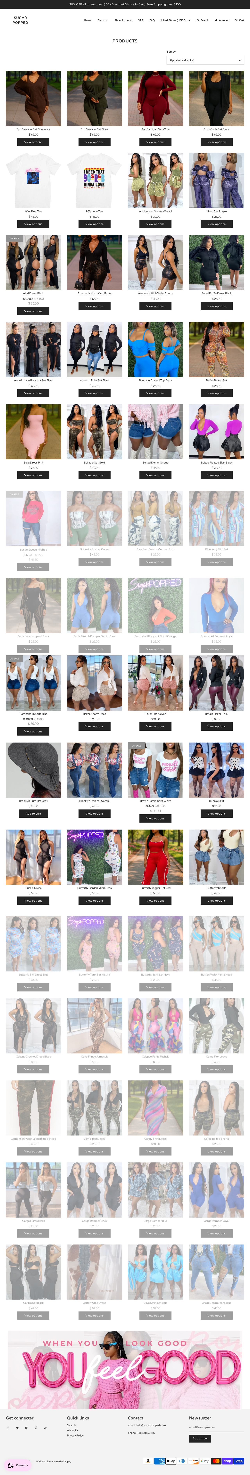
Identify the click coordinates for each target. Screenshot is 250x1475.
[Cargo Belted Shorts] (216, 1103)
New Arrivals (123, 20)
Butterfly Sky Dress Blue (33, 970)
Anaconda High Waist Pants (94, 293)
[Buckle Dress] (33, 857)
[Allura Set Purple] (216, 180)
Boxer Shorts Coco (94, 714)
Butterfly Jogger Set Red (155, 888)
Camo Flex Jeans (216, 1052)
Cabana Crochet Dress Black (33, 1052)
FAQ (152, 20)
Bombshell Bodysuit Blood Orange (155, 631)
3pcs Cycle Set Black (216, 129)
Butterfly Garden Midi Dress (94, 888)
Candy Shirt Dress (155, 1134)
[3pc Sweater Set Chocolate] (33, 98)
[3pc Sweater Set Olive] (94, 98)
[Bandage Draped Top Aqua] (155, 349)
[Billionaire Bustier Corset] (94, 514)
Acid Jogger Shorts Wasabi (155, 211)
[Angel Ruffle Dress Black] (216, 262)
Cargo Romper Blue (156, 1216)
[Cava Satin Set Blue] (155, 1267)
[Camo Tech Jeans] (94, 1103)
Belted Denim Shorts (155, 462)
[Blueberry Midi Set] (216, 514)
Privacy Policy (75, 1435)
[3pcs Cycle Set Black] (216, 98)
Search (71, 1425)
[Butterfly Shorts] (216, 857)
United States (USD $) (173, 20)
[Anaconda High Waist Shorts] (155, 262)
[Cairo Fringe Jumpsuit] (94, 1021)
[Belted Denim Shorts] (155, 432)
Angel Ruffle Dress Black (216, 293)
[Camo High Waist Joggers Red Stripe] (33, 1103)
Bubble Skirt (216, 801)
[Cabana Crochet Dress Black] (33, 1021)
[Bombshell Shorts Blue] (33, 683)
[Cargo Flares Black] (33, 1185)
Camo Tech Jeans (94, 1134)
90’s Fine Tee (33, 211)
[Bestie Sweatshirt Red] (33, 514)
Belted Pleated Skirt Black (216, 462)
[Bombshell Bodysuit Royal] (216, 601)
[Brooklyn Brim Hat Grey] (33, 770)
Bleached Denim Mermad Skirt (155, 544)
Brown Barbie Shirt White (155, 801)
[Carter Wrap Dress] (94, 1267)
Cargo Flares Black (33, 1216)
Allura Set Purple (216, 211)
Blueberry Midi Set (216, 544)
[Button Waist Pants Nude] (216, 939)
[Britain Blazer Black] (216, 683)
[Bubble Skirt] (216, 770)
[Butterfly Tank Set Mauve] (94, 939)
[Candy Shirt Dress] (155, 1103)
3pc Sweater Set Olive (94, 129)
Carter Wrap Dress (94, 1298)
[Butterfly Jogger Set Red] (155, 857)
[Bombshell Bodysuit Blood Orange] (155, 601)
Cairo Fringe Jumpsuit (94, 1052)
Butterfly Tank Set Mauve (94, 970)
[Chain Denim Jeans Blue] (216, 1267)
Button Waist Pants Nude (216, 970)
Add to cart (33, 813)
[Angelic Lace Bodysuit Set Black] (33, 349)
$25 (140, 20)
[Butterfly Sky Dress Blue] (33, 939)
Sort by (171, 51)
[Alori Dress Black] (33, 262)
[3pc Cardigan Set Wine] (155, 98)
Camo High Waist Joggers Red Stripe (33, 1134)
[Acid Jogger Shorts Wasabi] (155, 180)
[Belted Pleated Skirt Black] (216, 432)
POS (38, 1461)
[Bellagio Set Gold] (94, 432)
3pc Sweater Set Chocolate (33, 129)
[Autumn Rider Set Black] (94, 349)
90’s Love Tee (94, 211)
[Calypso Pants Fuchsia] (155, 1021)
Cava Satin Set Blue (155, 1298)
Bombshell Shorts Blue (33, 714)
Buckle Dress (33, 888)
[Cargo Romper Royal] (216, 1185)
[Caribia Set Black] (33, 1267)
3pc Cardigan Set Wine (155, 129)
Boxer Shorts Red (155, 714)
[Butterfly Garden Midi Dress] (94, 857)
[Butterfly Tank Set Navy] (155, 939)
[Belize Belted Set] (216, 349)
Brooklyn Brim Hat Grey (33, 801)
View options (33, 142)
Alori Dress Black (33, 293)
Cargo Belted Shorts (216, 1134)
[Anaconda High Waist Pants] (94, 262)
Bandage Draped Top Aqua (155, 380)
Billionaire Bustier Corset (94, 544)
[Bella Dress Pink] (33, 432)
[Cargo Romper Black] (94, 1185)
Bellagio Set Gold (94, 462)
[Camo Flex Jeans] (216, 1021)
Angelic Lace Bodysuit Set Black (33, 380)
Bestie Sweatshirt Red (33, 544)
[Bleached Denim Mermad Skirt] (155, 514)
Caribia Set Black (33, 1298)
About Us (73, 1430)
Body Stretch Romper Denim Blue (94, 631)
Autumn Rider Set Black (94, 380)
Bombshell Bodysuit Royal (216, 631)
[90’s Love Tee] (94, 180)
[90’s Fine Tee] (33, 180)
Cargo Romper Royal (216, 1216)
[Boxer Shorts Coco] (94, 683)
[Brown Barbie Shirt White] (155, 770)
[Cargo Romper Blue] (155, 1185)
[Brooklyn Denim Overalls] (94, 770)
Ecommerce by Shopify (59, 1461)
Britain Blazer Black (216, 714)
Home (87, 20)
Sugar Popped (20, 20)
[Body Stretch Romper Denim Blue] (94, 601)
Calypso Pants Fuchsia (155, 1052)
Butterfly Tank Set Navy (155, 970)
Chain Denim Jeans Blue (216, 1298)
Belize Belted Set (216, 380)
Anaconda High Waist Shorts (155, 293)
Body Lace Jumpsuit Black (33, 631)
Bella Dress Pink (33, 462)
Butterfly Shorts (216, 888)
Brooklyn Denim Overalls (94, 801)
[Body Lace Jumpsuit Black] (33, 601)
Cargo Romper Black (94, 1216)
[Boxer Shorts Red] (155, 683)
